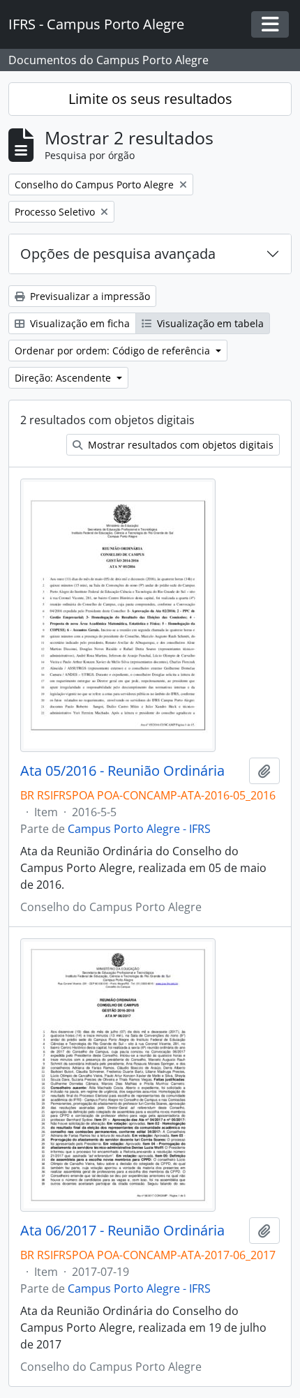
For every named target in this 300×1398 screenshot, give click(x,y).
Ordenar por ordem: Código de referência (114, 350)
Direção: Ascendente (64, 377)
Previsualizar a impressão (88, 296)
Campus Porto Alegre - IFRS (139, 828)
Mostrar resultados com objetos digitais (179, 444)
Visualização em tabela (209, 323)
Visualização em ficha (78, 323)
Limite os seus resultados (150, 98)
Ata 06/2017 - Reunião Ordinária (122, 1230)
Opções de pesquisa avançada (118, 253)
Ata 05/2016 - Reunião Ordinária (122, 770)
